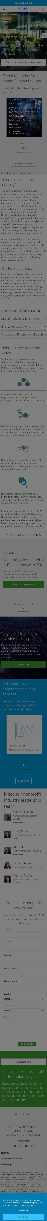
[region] (23, 1207)
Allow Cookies (23, 1217)
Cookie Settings (23, 1210)
